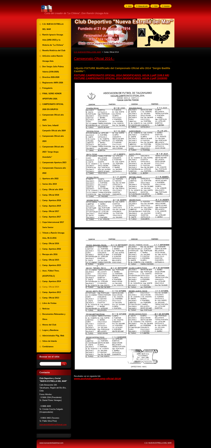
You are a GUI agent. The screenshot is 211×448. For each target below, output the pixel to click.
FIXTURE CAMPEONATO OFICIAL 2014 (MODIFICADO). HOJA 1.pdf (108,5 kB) (121, 75)
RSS (155, 6)
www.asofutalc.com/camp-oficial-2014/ (97, 378)
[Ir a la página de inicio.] (47, 11)
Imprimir (167, 6)
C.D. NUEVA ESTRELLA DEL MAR (87, 52)
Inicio (130, 6)
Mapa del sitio (143, 6)
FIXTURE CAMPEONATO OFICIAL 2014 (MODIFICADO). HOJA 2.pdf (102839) (120, 78)
